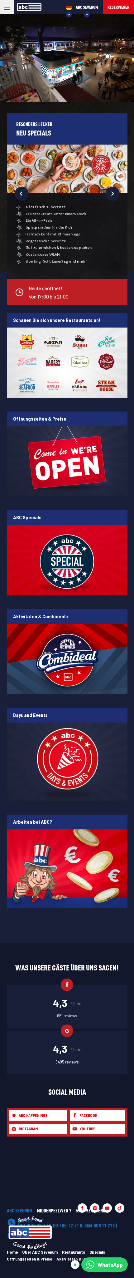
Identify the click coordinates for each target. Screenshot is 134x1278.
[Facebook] (82, 1208)
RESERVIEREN (118, 7)
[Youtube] (107, 1208)
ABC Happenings (33, 1115)
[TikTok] (119, 1208)
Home (12, 1252)
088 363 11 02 (67, 1223)
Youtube (87, 1128)
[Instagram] (94, 1208)
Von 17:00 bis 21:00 (49, 292)
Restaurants (73, 1252)
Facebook (88, 1115)
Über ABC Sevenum (40, 1252)
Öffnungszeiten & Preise (29, 1258)
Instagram (28, 1128)
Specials (97, 1252)
